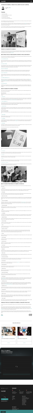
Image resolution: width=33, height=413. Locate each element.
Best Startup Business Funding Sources (6, 17)
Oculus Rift (16, 120)
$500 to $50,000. (4, 278)
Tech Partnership (23, 402)
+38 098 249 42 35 (21, 393)
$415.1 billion (12, 52)
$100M (25, 23)
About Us (13, 397)
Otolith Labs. (11, 99)
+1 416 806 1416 (28, 393)
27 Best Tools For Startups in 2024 (22, 338)
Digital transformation (24, 400)
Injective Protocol (15, 99)
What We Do (24, 396)
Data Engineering (24, 399)
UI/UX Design (23, 403)
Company (13, 396)
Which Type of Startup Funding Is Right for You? (7, 18)
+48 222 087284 (14, 393)
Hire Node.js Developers (14, 409)
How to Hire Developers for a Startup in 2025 (8, 338)
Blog (12, 399)
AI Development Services (24, 397)
